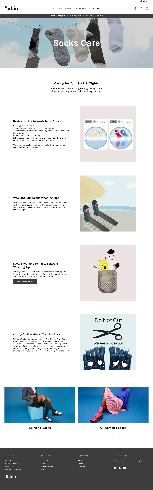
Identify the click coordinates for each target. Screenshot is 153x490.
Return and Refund (47, 466)
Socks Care (45, 460)
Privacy (6, 466)
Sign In (80, 460)
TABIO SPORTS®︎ (80, 8)
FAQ (42, 469)
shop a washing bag (25, 281)
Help (98, 8)
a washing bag (35, 130)
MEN (60, 8)
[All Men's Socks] (39, 405)
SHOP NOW (40, 433)
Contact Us (81, 466)
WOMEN (68, 8)
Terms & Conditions (11, 463)
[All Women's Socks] (113, 405)
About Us (7, 460)
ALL (54, 8)
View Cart (81, 463)
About (91, 8)
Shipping (44, 463)
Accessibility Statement (12, 469)
